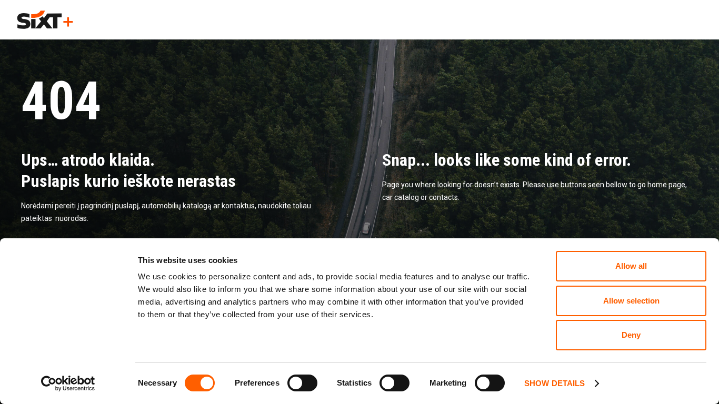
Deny (631, 334)
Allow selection (631, 300)
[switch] (302, 383)
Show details (554, 383)
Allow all (631, 265)
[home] (45, 20)
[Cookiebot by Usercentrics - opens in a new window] (68, 383)
